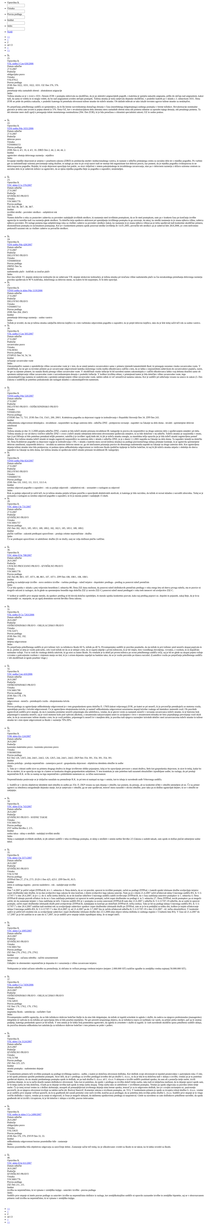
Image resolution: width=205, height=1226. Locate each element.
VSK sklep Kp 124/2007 (19, 736)
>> (8, 50)
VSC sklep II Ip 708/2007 (19, 555)
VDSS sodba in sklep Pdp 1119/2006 (24, 290)
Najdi (9, 31)
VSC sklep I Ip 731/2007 (19, 506)
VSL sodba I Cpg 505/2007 (20, 333)
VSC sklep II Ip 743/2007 (19, 806)
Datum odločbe (14, 66)
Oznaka (11, 8)
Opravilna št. (13, 2)
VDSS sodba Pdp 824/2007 (20, 460)
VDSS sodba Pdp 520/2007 (20, 396)
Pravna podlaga (14, 14)
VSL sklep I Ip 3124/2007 (19, 1041)
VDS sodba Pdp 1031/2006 (20, 128)
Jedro (9, 26)
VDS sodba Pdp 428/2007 (19, 244)
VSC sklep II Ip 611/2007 (19, 1163)
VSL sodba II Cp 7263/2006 (20, 614)
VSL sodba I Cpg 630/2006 (20, 63)
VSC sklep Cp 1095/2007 (19, 930)
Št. (8, 55)
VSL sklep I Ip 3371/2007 (19, 858)
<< (8, 37)
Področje (11, 71)
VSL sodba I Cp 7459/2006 (20, 984)
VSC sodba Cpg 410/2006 (19, 674)
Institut (10, 20)
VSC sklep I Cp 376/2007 (19, 185)
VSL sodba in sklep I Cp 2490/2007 (24, 1114)
